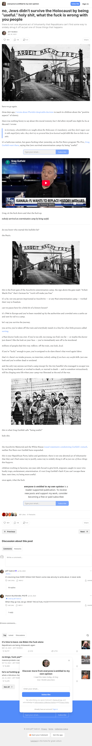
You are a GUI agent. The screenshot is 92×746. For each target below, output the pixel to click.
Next (82, 531)
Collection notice (61, 729)
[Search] (87, 635)
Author (8, 574)
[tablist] (12, 548)
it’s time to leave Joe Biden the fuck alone (22, 642)
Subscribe (75, 4)
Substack (34, 741)
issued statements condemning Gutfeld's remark (65, 446)
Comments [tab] (7, 549)
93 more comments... (8, 623)
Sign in (85, 4)
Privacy (44, 729)
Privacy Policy (64, 702)
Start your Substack (40, 735)
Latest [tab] (11, 635)
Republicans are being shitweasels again (18, 645)
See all (7, 687)
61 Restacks (31, 514)
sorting (5, 331)
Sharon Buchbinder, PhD (15, 595)
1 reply (10, 612)
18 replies (11, 588)
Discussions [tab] (20, 635)
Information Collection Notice (45, 702)
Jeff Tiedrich (12, 32)
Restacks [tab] (17, 549)
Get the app (58, 735)
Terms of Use (57, 700)
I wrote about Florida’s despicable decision (35, 112)
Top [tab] (4, 635)
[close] (69, 660)
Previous (11, 531)
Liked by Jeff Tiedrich (14, 598)
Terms (50, 729)
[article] (46, 647)
